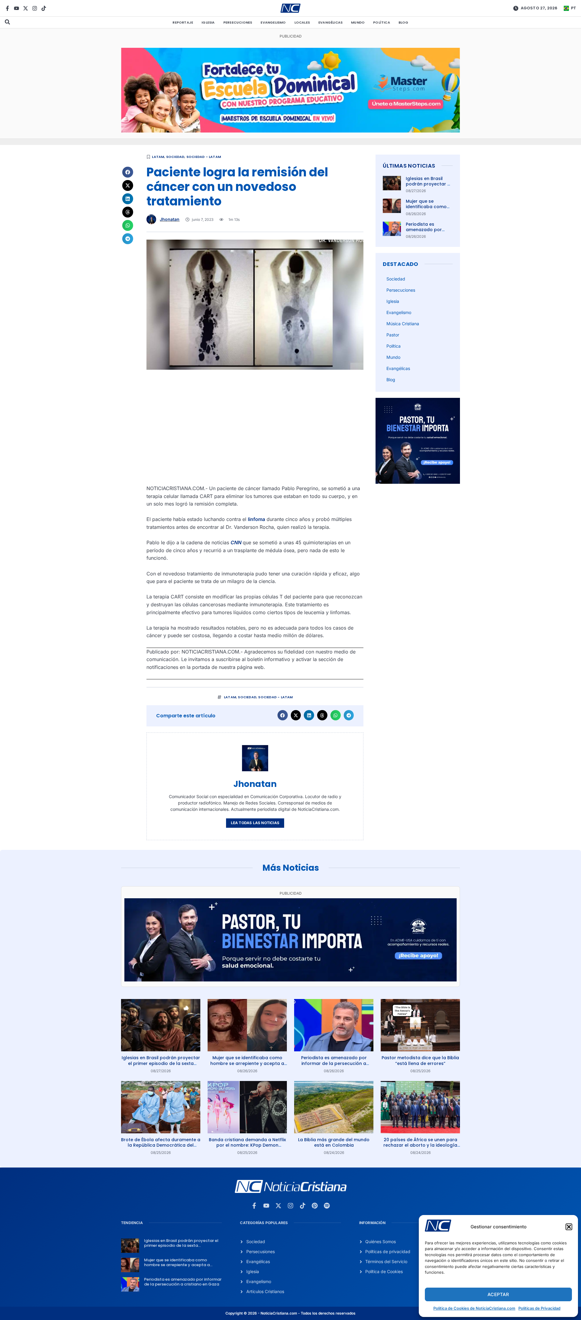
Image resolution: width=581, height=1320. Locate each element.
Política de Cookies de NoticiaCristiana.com (474, 1308)
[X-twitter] (25, 8)
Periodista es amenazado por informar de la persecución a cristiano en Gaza (334, 1063)
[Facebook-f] (7, 8)
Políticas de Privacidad (539, 1308)
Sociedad (175, 156)
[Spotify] (327, 1206)
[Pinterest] (315, 1206)
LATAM (158, 156)
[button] (569, 1227)
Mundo (358, 22)
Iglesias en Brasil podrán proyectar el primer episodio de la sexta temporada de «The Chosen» (161, 1063)
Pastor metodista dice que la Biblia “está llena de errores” (420, 1060)
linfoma (256, 519)
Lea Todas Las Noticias (255, 822)
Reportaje (182, 22)
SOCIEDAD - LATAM (203, 156)
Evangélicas (330, 22)
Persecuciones (237, 22)
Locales (302, 22)
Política (381, 22)
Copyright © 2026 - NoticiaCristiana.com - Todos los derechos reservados (290, 1313)
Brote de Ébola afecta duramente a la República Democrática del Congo (160, 1145)
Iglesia (208, 22)
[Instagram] (34, 8)
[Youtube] (16, 8)
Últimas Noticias (409, 165)
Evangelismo (273, 22)
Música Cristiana (402, 323)
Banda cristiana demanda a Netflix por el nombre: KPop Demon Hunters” (247, 1145)
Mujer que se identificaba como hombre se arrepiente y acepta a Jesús (247, 1063)
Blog (404, 22)
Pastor (392, 334)
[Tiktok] (43, 8)
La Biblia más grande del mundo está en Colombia (333, 1142)
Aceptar (498, 1294)
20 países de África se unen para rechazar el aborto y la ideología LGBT (420, 1145)
